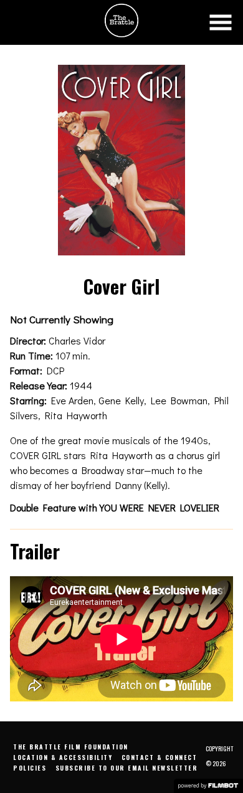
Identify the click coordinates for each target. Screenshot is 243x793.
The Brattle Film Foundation (70, 746)
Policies (29, 767)
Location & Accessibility (62, 757)
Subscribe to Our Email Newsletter (126, 767)
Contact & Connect (160, 757)
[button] (220, 22)
